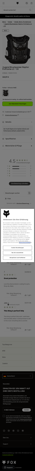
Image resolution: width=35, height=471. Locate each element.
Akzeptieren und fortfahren (17, 257)
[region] (17, 235)
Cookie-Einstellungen (17, 247)
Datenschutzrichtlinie (24, 242)
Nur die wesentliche (17, 252)
